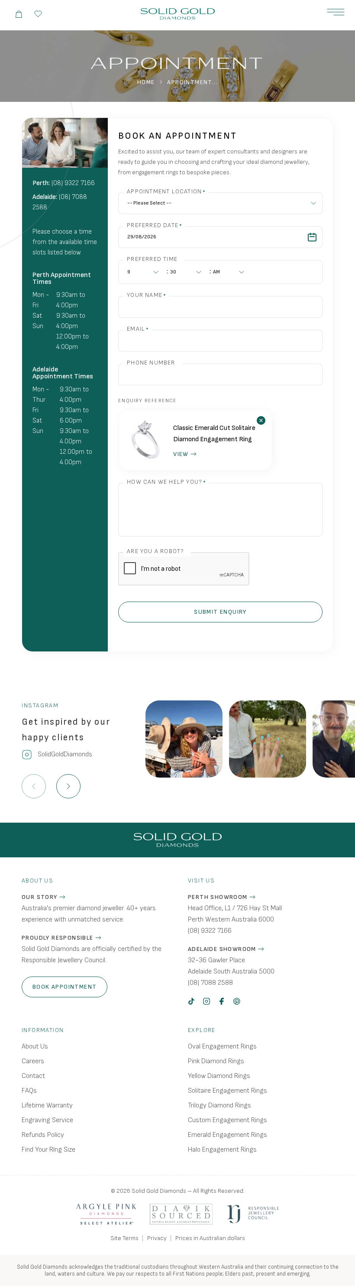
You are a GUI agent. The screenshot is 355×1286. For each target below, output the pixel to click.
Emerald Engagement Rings (227, 1135)
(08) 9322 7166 (73, 183)
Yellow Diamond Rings (219, 1076)
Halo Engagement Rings (222, 1150)
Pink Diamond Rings (216, 1061)
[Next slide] (68, 786)
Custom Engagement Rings (227, 1120)
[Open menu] (336, 12)
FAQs (29, 1091)
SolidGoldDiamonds (65, 754)
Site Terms (124, 1238)
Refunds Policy (43, 1135)
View (181, 454)
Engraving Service (47, 1120)
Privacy (157, 1238)
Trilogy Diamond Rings (219, 1105)
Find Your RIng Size (48, 1150)
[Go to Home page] (178, 14)
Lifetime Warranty (47, 1105)
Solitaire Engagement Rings (227, 1091)
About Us (35, 1046)
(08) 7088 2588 (210, 983)
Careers (33, 1061)
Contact (33, 1076)
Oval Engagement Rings (222, 1046)
